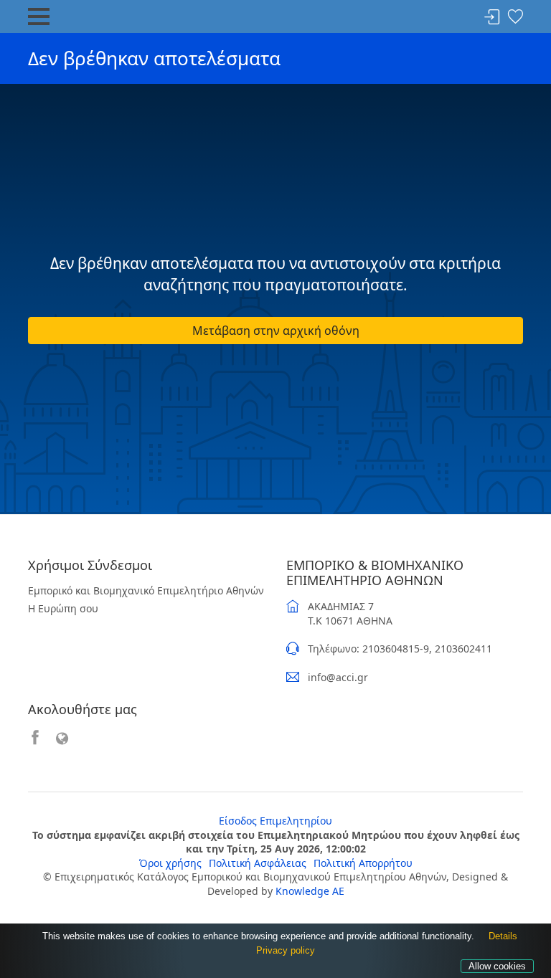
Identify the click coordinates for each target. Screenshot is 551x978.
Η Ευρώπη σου (63, 608)
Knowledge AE (310, 891)
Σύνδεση (492, 17)
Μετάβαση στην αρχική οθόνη (275, 330)
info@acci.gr (338, 677)
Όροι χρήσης (170, 863)
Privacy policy (285, 950)
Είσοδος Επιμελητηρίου (275, 820)
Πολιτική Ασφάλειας (257, 863)
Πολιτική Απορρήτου (363, 863)
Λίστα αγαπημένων (515, 17)
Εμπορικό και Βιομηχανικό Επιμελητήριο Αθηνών (146, 590)
